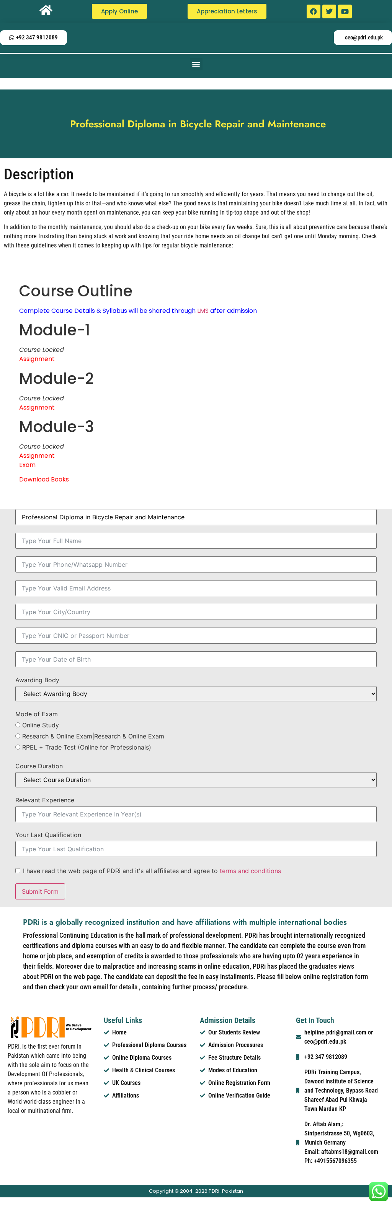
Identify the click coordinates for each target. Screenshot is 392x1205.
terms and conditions (250, 871)
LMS (203, 310)
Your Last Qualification (48, 835)
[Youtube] (345, 11)
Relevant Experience (44, 800)
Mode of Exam (36, 714)
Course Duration (39, 766)
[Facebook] (313, 11)
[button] (196, 64)
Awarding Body (37, 680)
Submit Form (40, 891)
